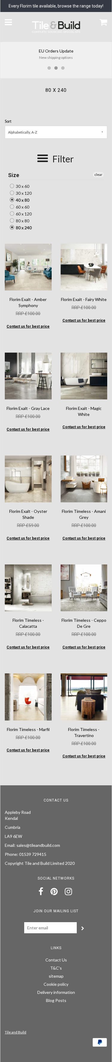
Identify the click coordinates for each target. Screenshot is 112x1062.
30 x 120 (23, 193)
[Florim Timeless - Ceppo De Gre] (84, 587)
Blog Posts (56, 1000)
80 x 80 (22, 220)
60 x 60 (22, 206)
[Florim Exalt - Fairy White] (84, 266)
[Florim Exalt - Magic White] (84, 375)
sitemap (56, 976)
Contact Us (56, 959)
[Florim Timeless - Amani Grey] (84, 478)
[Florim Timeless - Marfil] (28, 696)
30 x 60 (22, 186)
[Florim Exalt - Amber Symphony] (28, 266)
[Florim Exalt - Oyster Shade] (28, 478)
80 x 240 (23, 227)
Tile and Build (15, 1032)
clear (98, 174)
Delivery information (56, 992)
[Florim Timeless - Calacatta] (28, 587)
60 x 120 (23, 213)
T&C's (56, 967)
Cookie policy (56, 984)
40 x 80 (22, 200)
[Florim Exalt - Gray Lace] (28, 375)
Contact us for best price (28, 326)
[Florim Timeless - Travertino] (84, 696)
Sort (8, 121)
